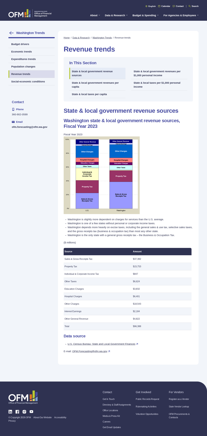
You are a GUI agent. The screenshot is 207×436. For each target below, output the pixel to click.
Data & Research (81, 38)
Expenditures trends (23, 59)
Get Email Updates (112, 427)
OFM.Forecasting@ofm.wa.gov (89, 351)
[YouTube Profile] (31, 411)
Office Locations (110, 410)
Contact (180, 6)
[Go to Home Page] (29, 13)
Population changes (23, 66)
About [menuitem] (93, 15)
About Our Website (42, 417)
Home (67, 38)
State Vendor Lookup (179, 406)
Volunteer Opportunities (147, 414)
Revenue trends (20, 74)
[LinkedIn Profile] (10, 411)
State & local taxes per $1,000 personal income (157, 84)
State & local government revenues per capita (95, 84)
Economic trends (21, 51)
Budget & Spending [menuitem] (144, 15)
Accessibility (60, 417)
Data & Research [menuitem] (115, 15)
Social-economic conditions (28, 81)
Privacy (12, 421)
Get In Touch (109, 399)
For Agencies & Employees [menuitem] (179, 15)
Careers (106, 421)
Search (195, 6)
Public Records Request (147, 399)
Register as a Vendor (179, 399)
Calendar (165, 6)
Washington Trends (30, 33)
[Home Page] (23, 397)
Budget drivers (20, 44)
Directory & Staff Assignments (117, 405)
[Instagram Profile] (24, 411)
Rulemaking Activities (146, 406)
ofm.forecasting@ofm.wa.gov (29, 127)
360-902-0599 (20, 114)
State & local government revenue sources (92, 73)
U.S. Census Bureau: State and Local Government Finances (101, 344)
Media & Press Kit (111, 416)
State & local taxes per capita (89, 94)
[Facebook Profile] (17, 411)
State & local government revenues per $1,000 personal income (157, 73)
